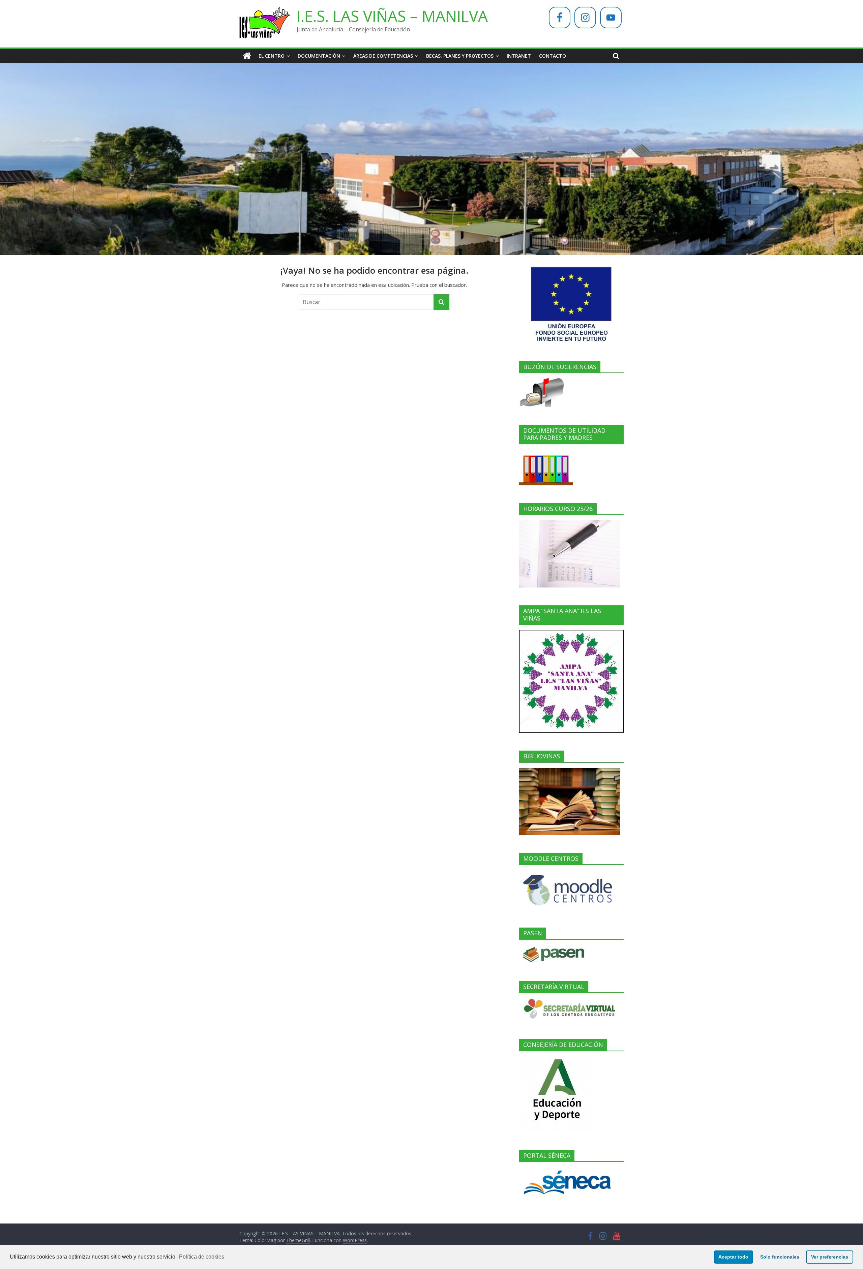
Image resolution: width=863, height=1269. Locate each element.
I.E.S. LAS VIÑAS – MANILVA (392, 15)
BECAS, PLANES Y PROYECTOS (460, 56)
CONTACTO (552, 56)
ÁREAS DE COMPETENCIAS (383, 56)
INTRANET (519, 56)
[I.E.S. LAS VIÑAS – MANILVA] (247, 56)
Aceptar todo (733, 1257)
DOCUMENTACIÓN (319, 56)
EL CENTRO (272, 56)
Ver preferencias (829, 1257)
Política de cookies (201, 1257)
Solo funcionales (779, 1257)
